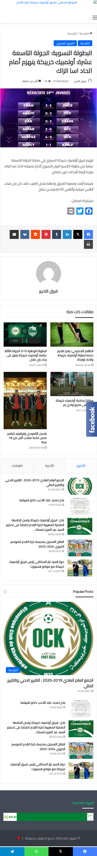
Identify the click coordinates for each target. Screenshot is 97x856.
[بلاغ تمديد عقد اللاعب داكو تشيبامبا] (79, 506)
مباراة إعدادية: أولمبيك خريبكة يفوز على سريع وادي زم (74, 403)
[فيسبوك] (88, 234)
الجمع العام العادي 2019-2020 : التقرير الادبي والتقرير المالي (34, 482)
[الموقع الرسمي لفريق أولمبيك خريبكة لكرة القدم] (48, 6)
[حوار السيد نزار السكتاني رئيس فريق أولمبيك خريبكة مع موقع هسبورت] (79, 567)
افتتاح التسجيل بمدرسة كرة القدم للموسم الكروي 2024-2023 (37, 544)
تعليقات (17, 465)
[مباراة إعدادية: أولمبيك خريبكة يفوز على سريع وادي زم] (71, 384)
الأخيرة (49, 465)
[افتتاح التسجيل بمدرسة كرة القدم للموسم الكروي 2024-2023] (79, 547)
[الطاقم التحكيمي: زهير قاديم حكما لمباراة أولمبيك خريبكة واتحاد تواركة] (71, 334)
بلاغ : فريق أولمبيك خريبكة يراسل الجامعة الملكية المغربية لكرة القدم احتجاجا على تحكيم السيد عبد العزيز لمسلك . (35, 524)
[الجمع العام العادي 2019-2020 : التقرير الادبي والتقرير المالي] (79, 486)
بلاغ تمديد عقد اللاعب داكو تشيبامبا (41, 500)
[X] (77, 234)
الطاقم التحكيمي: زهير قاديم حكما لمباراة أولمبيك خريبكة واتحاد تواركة (75, 355)
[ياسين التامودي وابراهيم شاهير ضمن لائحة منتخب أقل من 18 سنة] (25, 400)
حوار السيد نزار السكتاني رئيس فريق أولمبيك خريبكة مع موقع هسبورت (36, 564)
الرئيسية (84, 33)
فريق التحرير (80, 81)
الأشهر (80, 465)
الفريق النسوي (65, 43)
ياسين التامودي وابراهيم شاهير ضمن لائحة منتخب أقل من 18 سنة (27, 438)
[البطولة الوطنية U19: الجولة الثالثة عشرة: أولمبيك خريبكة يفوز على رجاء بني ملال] (25, 334)
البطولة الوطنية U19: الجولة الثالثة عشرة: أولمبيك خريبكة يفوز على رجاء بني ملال (26, 355)
